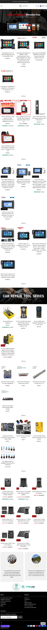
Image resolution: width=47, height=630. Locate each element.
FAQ (25, 601)
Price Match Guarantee (30, 607)
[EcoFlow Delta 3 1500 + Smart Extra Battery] (7, 534)
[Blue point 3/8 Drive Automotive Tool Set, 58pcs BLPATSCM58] (7, 426)
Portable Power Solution (6, 598)
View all (23, 96)
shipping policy (27, 1)
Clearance (3, 604)
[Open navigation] (9, 5)
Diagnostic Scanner (5, 599)
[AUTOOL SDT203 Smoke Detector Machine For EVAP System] (39, 426)
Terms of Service (28, 606)
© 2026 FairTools (4, 628)
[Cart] (46, 6)
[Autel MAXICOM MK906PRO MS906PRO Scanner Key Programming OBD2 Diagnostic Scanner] (39, 43)
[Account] (38, 6)
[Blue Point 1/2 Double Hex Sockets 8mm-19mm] (23, 372)
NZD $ (43, 6)
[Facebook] (1, 622)
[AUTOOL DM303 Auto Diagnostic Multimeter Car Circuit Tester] (39, 312)
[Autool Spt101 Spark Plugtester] (7, 312)
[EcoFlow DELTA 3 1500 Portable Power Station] (39, 510)
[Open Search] (36, 6)
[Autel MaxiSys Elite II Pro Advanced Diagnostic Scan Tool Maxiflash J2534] (7, 43)
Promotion (3, 602)
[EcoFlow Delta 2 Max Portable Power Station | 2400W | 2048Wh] (7, 482)
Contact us (27, 599)
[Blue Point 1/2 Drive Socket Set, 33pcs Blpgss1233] (7, 372)
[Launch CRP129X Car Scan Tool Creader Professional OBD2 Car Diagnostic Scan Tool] (7, 136)
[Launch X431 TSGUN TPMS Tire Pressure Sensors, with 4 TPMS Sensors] (39, 107)
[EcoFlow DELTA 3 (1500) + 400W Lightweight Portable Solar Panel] (23, 534)
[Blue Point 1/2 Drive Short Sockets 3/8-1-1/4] (39, 372)
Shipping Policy (28, 602)
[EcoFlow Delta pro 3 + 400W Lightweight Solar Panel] (23, 510)
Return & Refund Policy (30, 604)
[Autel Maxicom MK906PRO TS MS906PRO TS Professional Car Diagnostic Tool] (7, 77)
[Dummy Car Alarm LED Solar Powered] (23, 426)
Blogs (1, 606)
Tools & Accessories (5, 601)
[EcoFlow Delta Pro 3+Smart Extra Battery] (39, 482)
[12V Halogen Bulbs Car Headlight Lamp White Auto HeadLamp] (7, 452)
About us (26, 598)
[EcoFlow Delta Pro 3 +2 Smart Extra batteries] (7, 510)
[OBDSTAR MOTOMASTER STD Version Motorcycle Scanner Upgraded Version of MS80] (7, 265)
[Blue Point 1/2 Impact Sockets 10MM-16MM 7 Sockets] (7, 396)
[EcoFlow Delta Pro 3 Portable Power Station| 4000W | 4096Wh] (23, 482)
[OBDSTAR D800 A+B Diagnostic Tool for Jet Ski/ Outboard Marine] (23, 234)
